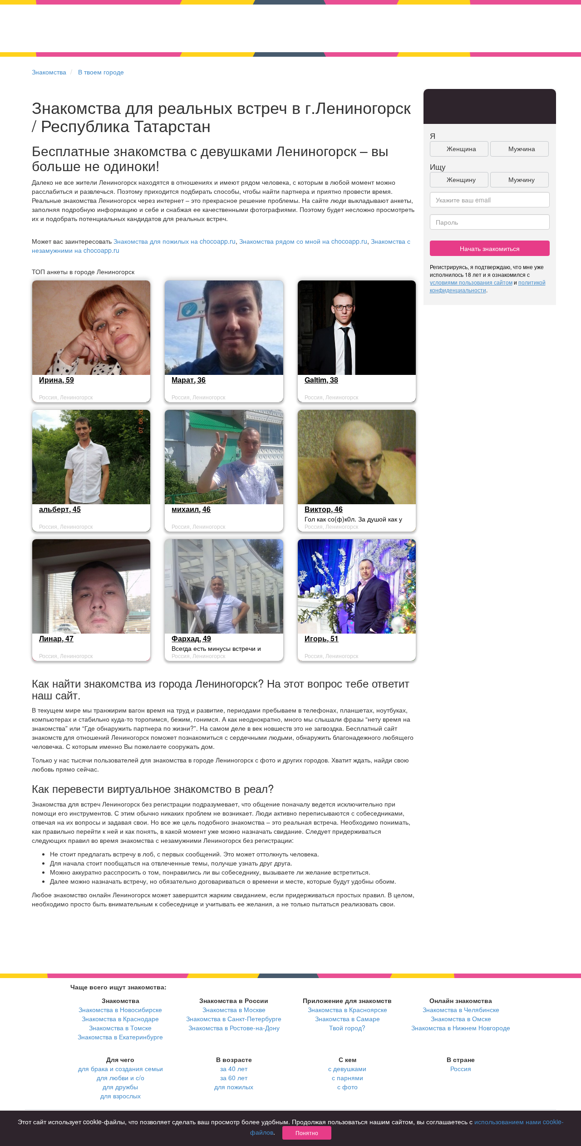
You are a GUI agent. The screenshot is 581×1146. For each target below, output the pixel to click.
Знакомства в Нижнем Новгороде (460, 1027)
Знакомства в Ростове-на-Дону (234, 1027)
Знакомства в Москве (234, 1009)
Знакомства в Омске (461, 1018)
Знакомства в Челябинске (461, 1009)
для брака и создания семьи (120, 1068)
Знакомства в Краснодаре (120, 1018)
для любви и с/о (120, 1077)
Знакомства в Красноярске (347, 1009)
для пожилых (233, 1086)
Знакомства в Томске (120, 1027)
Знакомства (49, 71)
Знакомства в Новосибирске (120, 1009)
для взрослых (120, 1095)
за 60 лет (233, 1077)
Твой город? (347, 1027)
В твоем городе (101, 71)
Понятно (306, 1132)
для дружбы (120, 1086)
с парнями (347, 1077)
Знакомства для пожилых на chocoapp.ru (174, 241)
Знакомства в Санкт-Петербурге (233, 1018)
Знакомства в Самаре (347, 1018)
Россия (460, 1068)
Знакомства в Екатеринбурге (120, 1036)
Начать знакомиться (490, 248)
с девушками (347, 1068)
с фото (347, 1086)
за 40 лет (233, 1068)
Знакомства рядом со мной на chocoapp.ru (303, 241)
